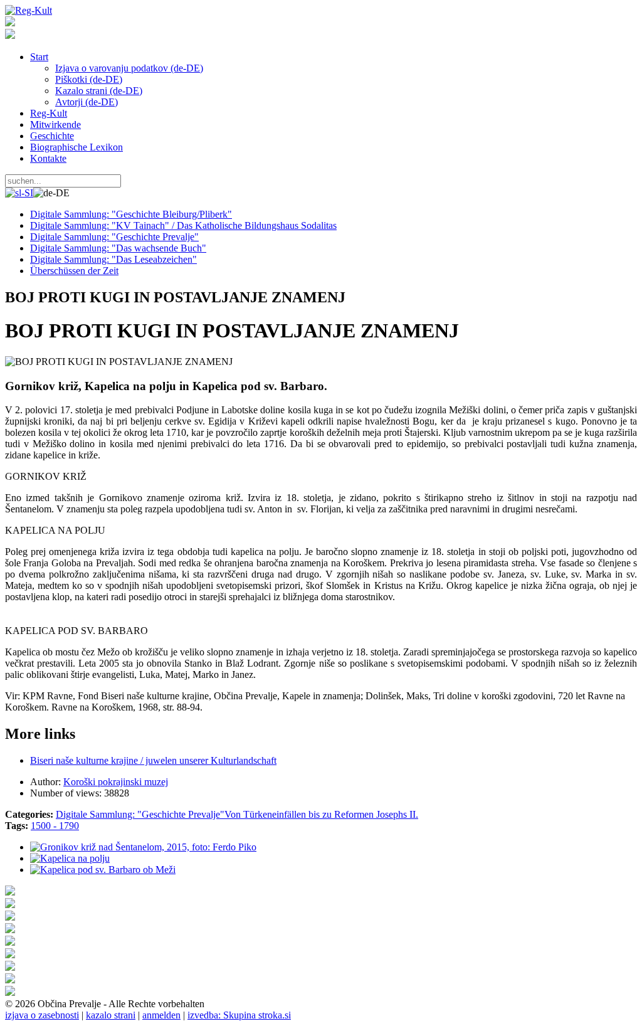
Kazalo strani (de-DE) (98, 90)
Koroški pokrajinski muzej (115, 781)
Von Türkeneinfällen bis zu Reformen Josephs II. (321, 814)
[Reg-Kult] (28, 10)
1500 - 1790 (55, 825)
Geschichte (52, 135)
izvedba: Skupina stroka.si (239, 1015)
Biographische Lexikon (76, 147)
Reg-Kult (48, 113)
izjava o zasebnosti (42, 1015)
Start (39, 56)
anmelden (161, 1015)
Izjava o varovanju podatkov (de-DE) (129, 68)
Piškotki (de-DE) (88, 79)
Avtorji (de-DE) (86, 102)
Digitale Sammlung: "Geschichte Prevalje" (140, 814)
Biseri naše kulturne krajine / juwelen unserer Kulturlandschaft (153, 760)
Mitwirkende (55, 124)
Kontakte (48, 158)
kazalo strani (110, 1015)
